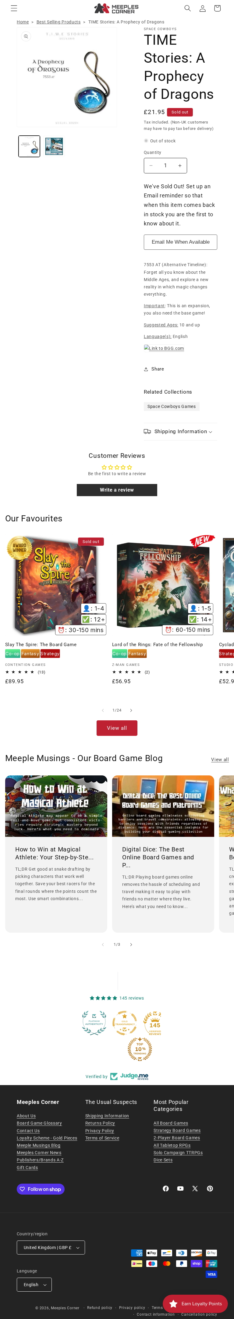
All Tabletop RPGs (172, 1145)
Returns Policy (100, 1123)
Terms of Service (102, 1138)
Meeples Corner (65, 1308)
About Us (26, 1115)
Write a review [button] (117, 490)
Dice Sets (163, 1159)
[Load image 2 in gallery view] (54, 146)
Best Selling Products (59, 21)
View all (117, 728)
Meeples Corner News (39, 1152)
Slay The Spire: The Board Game (41, 644)
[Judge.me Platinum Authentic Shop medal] (100, 1023)
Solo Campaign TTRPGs (178, 1152)
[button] (14, 8)
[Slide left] (103, 710)
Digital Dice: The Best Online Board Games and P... (158, 857)
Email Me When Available (181, 242)
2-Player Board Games (177, 1137)
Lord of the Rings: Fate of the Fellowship (157, 644)
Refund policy (99, 1308)
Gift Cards (27, 1167)
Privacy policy (132, 1308)
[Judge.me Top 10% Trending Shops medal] (146, 1049)
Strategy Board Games (177, 1130)
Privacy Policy (99, 1130)
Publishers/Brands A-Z (40, 1159)
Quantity (152, 152)
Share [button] (157, 369)
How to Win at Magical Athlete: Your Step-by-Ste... (54, 853)
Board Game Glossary (39, 1123)
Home (23, 21)
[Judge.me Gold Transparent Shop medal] (131, 1023)
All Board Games (171, 1123)
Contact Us (28, 1130)
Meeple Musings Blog (39, 1145)
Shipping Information (107, 1115)
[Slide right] (131, 710)
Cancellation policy (199, 1314)
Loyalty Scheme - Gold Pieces (47, 1138)
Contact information (156, 1314)
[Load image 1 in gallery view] (29, 146)
